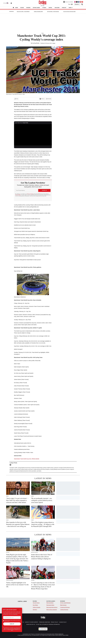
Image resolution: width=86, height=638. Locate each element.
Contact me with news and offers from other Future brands (12, 620)
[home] (13, 7)
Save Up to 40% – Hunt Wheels (23, 11)
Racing (22, 7)
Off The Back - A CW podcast (53, 11)
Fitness (44, 7)
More (70, 7)
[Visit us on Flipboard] (82, 2)
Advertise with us (30, 624)
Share (17, 98)
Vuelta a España (36, 607)
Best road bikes (50, 602)
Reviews (28, 7)
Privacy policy (54, 622)
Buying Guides (36, 7)
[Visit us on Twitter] (77, 2)
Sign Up (12, 624)
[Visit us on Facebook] (78, 2)
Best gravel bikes (50, 605)
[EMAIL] (11, 465)
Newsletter (49, 98)
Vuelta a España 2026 (38, 11)
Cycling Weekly (35, 43)
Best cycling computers (52, 609)
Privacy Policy (16, 628)
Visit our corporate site (59, 634)
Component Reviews (65, 607)
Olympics (35, 609)
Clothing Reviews (64, 609)
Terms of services (30, 193)
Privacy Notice (18, 194)
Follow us (42, 98)
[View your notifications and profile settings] (11, 3)
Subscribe (77, 4)
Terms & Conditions (11, 629)
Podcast (64, 7)
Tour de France (36, 602)
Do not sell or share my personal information (48, 624)
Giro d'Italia (35, 605)
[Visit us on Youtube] (80, 2)
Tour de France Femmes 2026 (69, 11)
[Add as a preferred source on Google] (43, 629)
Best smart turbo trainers (52, 607)
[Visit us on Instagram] (75, 2)
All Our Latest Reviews (65, 602)
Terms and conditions (44, 622)
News (16, 7)
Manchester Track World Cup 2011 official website (26, 458)
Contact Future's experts (31, 622)
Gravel (50, 7)
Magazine (57, 7)
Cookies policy (63, 622)
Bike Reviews (63, 605)
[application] (33, 134)
